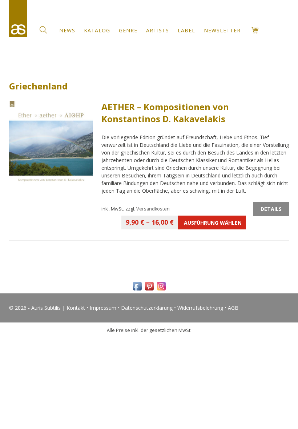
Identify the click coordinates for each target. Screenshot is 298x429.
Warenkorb (254, 30)
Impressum (103, 307)
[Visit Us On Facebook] (137, 289)
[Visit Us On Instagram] (161, 289)
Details (271, 208)
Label (186, 30)
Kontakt (76, 307)
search (43, 30)
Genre (128, 30)
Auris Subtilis (18, 18)
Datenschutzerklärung (147, 307)
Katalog (97, 30)
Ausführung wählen (184, 222)
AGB (233, 307)
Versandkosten (153, 209)
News (67, 30)
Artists (157, 30)
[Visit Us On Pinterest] (149, 289)
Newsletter (222, 30)
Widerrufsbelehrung (200, 307)
